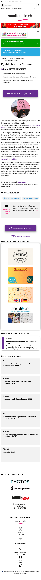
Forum (25, 573)
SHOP (21, 2)
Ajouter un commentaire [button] (31, 198)
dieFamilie (15, 2)
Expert (3, 8)
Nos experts (32, 571)
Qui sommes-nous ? (19, 571)
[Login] (38, 8)
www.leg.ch (22, 182)
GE (5, 2)
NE (7, 2)
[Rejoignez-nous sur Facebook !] (20, 557)
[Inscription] (34, 8)
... (35, 210)
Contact (26, 571)
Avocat (8, 8)
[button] (11, 198)
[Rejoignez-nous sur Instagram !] (20, 561)
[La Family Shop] (14, 34)
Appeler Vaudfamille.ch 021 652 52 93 (20, 553)
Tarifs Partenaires (17, 8)
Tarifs (36, 571)
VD (2, 2)
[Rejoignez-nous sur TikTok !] (20, 565)
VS (10, 2)
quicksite (11, 571)
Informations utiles (18, 573)
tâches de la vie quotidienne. (9, 159)
